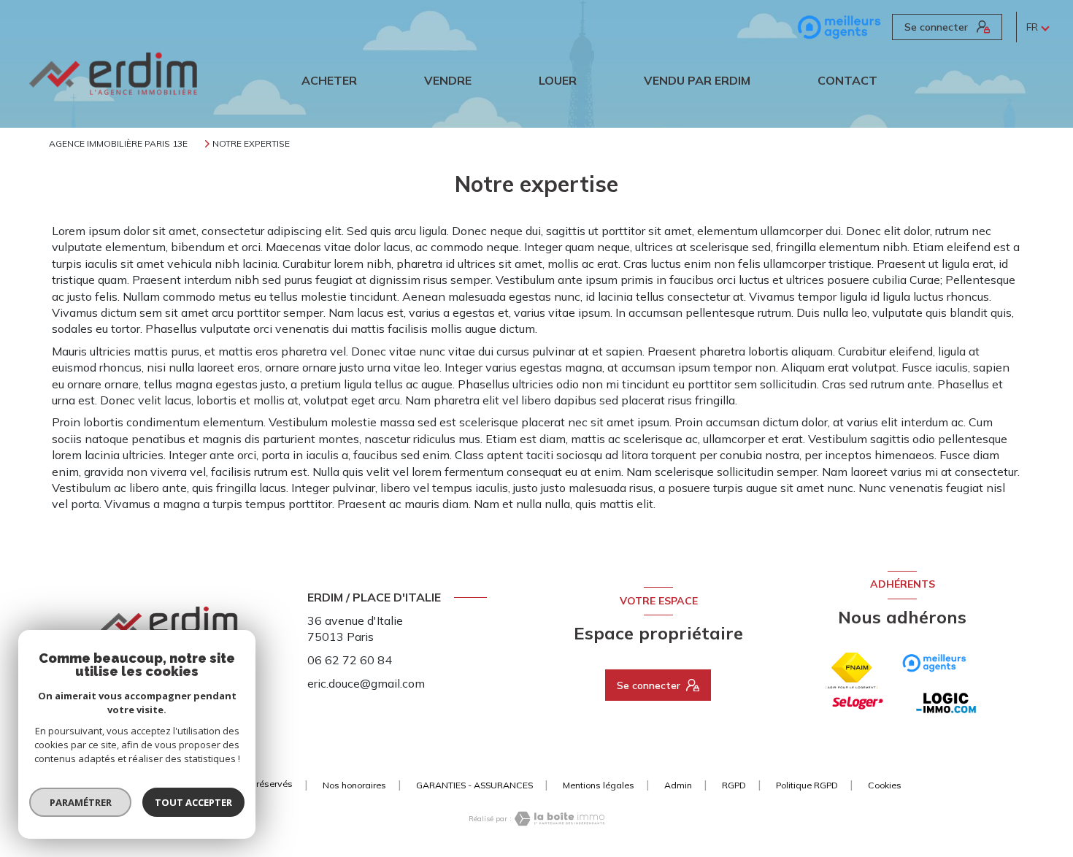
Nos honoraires (354, 785)
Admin (678, 785)
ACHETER (329, 80)
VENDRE (448, 80)
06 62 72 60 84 (349, 660)
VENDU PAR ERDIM (697, 80)
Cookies (884, 785)
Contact (847, 80)
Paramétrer (81, 802)
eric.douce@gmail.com (366, 683)
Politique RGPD (807, 785)
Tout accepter (193, 802)
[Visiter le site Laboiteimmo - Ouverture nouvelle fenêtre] (558, 819)
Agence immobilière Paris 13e (118, 143)
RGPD (734, 785)
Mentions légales (598, 785)
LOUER (558, 80)
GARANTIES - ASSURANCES (474, 785)
